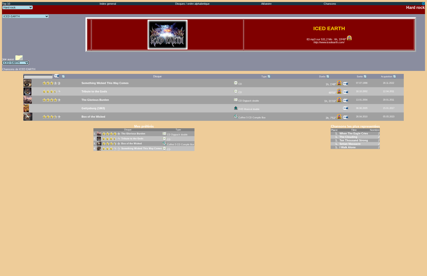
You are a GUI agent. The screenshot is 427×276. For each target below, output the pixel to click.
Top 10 (6, 3)
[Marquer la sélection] (57, 75)
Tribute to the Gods (132, 138)
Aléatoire (266, 3)
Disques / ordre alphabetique (192, 3)
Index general (108, 3)
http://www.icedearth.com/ (329, 42)
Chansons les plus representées (355, 126)
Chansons (330, 3)
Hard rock (415, 7)
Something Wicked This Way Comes (141, 148)
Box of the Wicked (131, 143)
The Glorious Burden (133, 133)
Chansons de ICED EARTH (18, 69)
